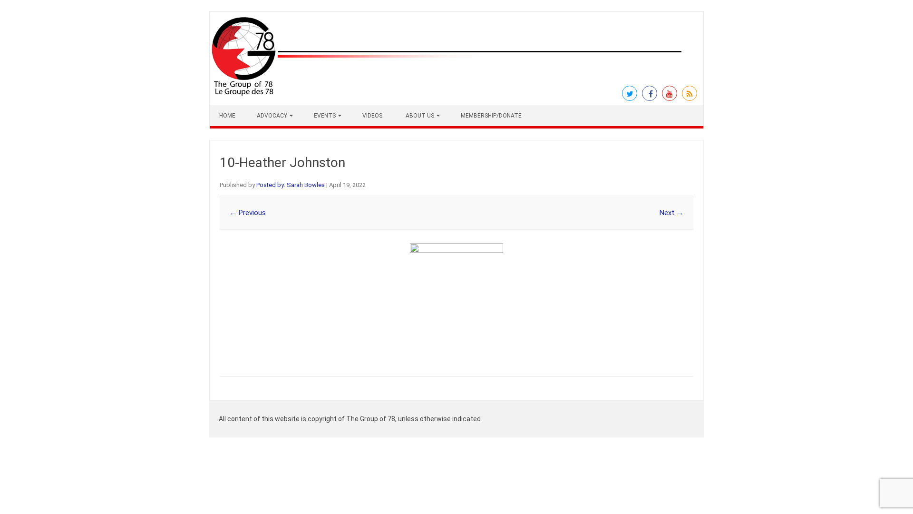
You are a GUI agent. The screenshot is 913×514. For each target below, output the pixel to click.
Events (325, 115)
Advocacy (272, 115)
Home (227, 115)
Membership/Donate (491, 115)
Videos (372, 115)
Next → (671, 212)
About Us (420, 115)
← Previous (248, 212)
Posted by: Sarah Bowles (290, 184)
